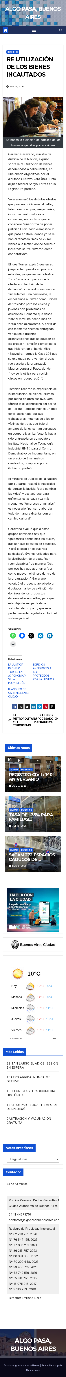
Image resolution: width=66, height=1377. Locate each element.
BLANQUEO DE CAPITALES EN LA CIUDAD (18, 693)
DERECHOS (13, 52)
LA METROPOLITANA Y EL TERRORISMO (23, 720)
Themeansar (33, 1370)
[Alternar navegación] (34, 30)
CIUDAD (14, 770)
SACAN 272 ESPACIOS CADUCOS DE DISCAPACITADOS (32, 859)
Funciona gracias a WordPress (22, 1365)
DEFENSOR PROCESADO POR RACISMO (43, 719)
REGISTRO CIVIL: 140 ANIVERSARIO (30, 777)
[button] (60, 30)
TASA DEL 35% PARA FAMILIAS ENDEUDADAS (31, 819)
